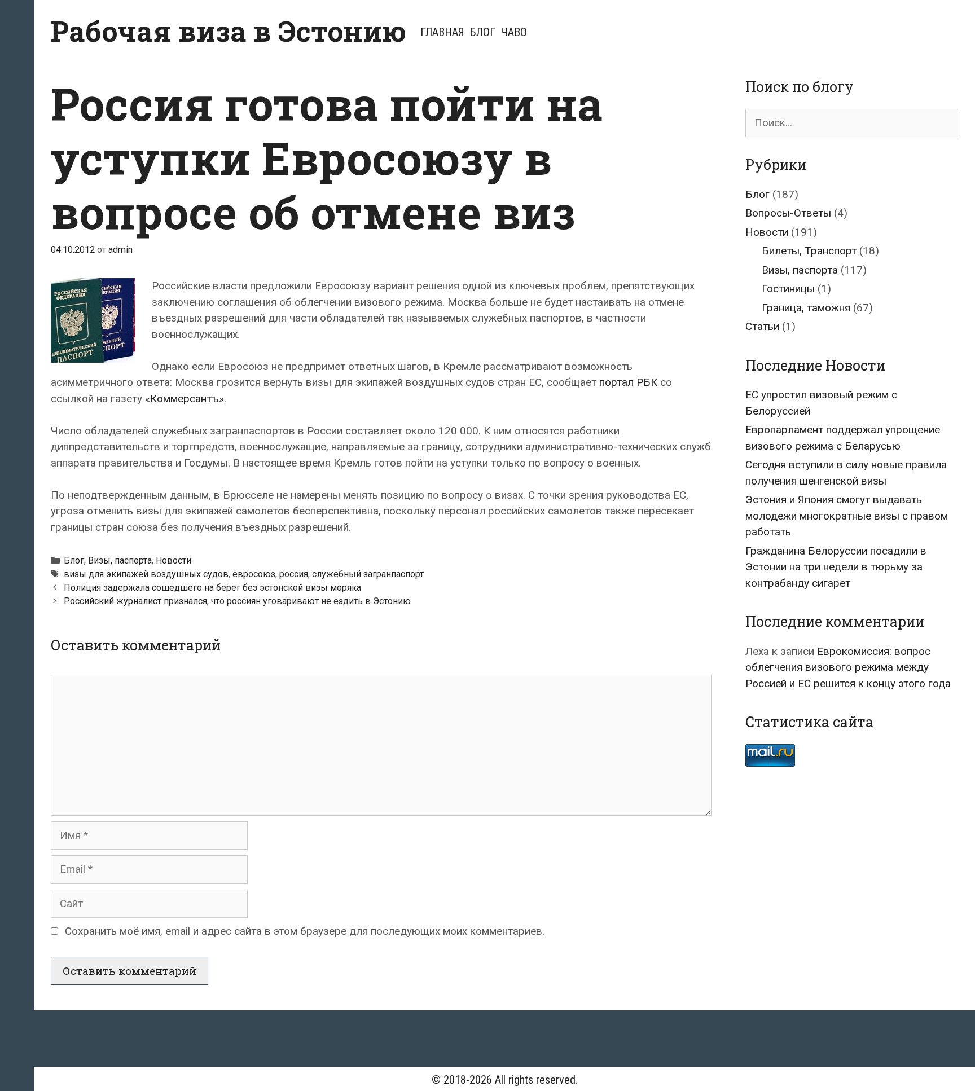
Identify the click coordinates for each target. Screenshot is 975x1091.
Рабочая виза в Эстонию (228, 31)
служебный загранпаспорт (368, 574)
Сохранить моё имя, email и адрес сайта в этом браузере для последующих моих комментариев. (304, 931)
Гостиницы (788, 288)
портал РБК (628, 382)
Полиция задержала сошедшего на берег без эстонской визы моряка (212, 587)
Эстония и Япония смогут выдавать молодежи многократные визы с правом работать (846, 515)
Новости (173, 560)
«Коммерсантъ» (184, 398)
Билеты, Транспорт (809, 250)
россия (293, 574)
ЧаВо (514, 32)
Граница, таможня (806, 307)
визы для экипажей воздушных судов (146, 574)
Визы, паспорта (120, 560)
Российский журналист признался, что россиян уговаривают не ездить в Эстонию (237, 601)
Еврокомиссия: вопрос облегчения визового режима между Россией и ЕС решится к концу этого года (848, 667)
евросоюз (253, 574)
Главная (442, 32)
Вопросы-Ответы (788, 212)
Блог (482, 32)
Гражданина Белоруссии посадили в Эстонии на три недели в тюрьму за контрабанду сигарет (835, 567)
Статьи (762, 326)
